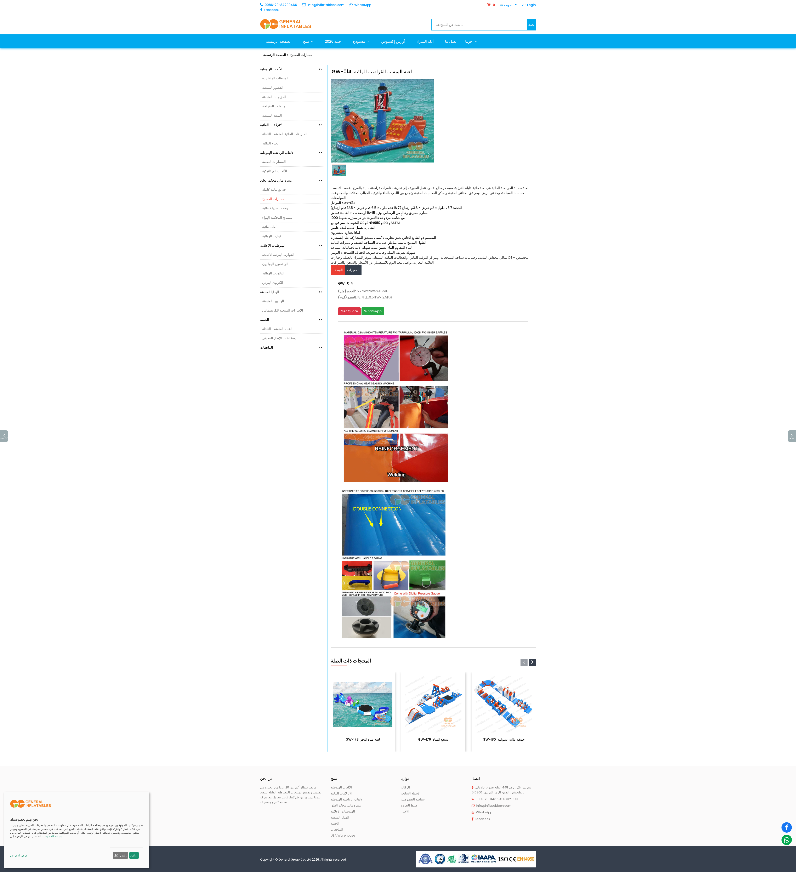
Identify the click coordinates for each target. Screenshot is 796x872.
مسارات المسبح (301, 54)
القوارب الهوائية (272, 236)
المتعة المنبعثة (272, 115)
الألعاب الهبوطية (291, 69)
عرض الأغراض (19, 855)
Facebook (271, 10)
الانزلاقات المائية (291, 124)
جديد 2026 (333, 41)
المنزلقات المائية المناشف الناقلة (284, 134)
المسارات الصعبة (274, 161)
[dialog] (76, 830)
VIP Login (529, 5)
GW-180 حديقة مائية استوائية (504, 739)
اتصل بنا (451, 41)
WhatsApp (362, 5)
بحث (531, 24)
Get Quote (349, 311)
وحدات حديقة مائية (275, 208)
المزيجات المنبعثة (274, 97)
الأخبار (405, 811)
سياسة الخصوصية (413, 799)
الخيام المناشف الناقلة (277, 328)
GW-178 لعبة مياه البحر (363, 739)
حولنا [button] (469, 41)
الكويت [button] (508, 5)
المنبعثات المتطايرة (275, 78)
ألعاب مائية (269, 226)
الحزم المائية (270, 143)
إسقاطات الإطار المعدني (279, 338)
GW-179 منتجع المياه (433, 739)
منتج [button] (306, 41)
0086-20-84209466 (281, 5)
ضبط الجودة (409, 805)
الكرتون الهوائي (272, 282)
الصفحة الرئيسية (278, 41)
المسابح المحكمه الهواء (277, 217)
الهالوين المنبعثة (273, 301)
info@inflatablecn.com (326, 5)
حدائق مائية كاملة (274, 189)
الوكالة (405, 787)
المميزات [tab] (353, 270)
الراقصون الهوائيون (275, 264)
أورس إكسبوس (393, 41)
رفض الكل (120, 855)
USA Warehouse (343, 835)
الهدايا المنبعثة (291, 292)
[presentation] (524, 662)
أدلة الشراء (425, 41)
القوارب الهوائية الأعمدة (278, 254)
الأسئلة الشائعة (411, 793)
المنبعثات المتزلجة (274, 106)
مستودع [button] (359, 41)
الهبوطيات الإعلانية (291, 245)
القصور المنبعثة (272, 87)
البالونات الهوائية (273, 273)
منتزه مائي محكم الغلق (291, 180)
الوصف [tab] (338, 270)
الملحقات (291, 347)
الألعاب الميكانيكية (274, 171)
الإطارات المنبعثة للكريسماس (282, 310)
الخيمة (291, 319)
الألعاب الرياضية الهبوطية (291, 152)
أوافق (133, 855)
